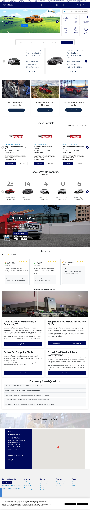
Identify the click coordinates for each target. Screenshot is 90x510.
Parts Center (43, 487)
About (74, 479)
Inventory (27, 479)
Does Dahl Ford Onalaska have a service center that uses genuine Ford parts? (27, 399)
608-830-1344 (16, 449)
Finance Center (59, 485)
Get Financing (45, 110)
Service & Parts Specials (46, 483)
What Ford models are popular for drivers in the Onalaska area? (23, 390)
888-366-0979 (17, 447)
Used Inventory (77, 343)
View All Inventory (44, 174)
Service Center (43, 485)
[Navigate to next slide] (59, 21)
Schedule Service (83, 125)
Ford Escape (67, 328)
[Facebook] (9, 460)
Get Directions (75, 485)
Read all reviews (84, 254)
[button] (58, 447)
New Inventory (57, 343)
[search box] (75, 11)
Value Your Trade (60, 483)
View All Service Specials (73, 125)
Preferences (59, 504)
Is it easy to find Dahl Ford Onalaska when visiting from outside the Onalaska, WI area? (30, 404)
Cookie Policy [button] (12, 505)
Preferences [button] (40, 505)
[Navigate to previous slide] (1, 21)
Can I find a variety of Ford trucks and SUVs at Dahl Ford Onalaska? (24, 386)
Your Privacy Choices (44, 508)
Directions (10, 455)
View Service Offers (16, 110)
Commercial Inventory (20, 233)
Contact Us (23, 373)
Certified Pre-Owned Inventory (31, 485)
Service (42, 479)
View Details (71, 72)
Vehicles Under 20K (28, 489)
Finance (59, 479)
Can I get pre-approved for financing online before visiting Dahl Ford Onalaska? (28, 395)
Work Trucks (27, 487)
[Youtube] (12, 460)
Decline (70, 504)
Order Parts (43, 489)
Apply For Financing (60, 481)
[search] (88, 5)
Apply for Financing (23, 344)
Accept (82, 504)
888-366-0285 (16, 444)
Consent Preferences (0, 492)
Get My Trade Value (74, 110)
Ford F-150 (70, 327)
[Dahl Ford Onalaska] (8, 4)
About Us (74, 481)
